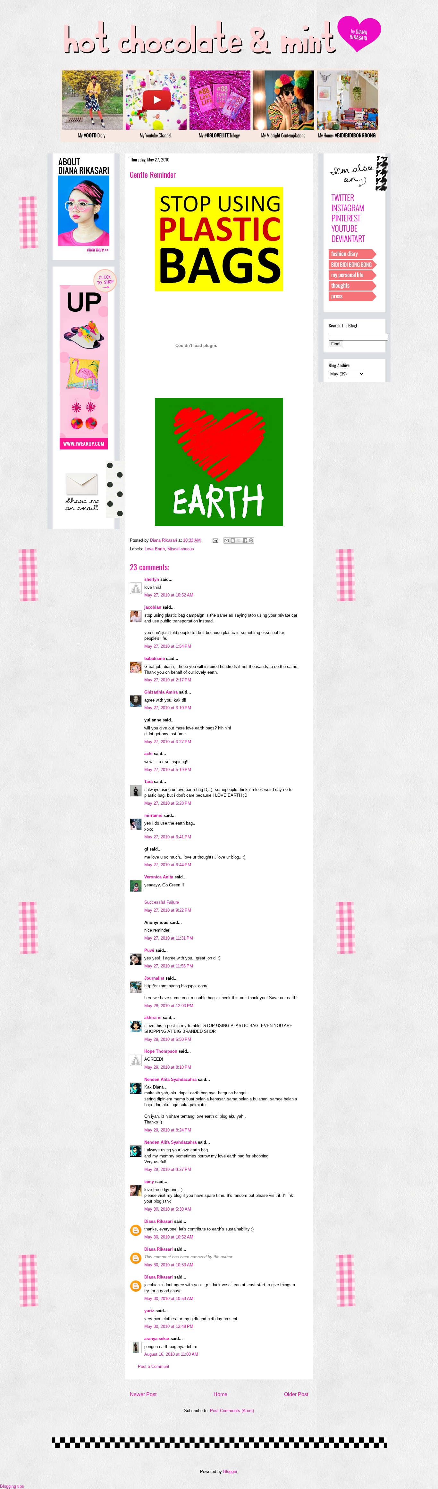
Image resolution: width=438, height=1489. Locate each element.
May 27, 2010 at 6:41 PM (167, 837)
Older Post (296, 1394)
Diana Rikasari (158, 1221)
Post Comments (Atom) (232, 1410)
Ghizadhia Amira (161, 692)
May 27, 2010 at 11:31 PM (168, 938)
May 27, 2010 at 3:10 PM (167, 707)
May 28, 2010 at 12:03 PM (168, 1005)
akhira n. (153, 1017)
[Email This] (226, 540)
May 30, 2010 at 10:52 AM (168, 1237)
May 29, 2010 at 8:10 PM (167, 1067)
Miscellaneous (180, 549)
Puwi (149, 950)
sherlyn (151, 579)
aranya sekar (156, 1338)
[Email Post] (215, 540)
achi (148, 753)
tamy (149, 1181)
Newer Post (143, 1394)
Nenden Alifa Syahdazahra (170, 1079)
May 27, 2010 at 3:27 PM (167, 741)
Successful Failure (161, 902)
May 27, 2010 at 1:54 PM (167, 646)
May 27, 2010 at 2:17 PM (167, 680)
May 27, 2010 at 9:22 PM (167, 910)
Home (220, 1394)
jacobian (152, 607)
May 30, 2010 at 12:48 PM (168, 1326)
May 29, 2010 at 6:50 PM (167, 1039)
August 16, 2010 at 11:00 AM (171, 1354)
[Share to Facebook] (245, 540)
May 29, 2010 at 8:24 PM (167, 1130)
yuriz (149, 1310)
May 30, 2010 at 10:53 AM (168, 1265)
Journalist (154, 978)
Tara (148, 781)
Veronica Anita (158, 877)
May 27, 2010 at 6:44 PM (167, 864)
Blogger (230, 1471)
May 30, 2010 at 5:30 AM (167, 1209)
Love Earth (155, 549)
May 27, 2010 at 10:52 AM (168, 595)
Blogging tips (12, 1486)
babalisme (154, 658)
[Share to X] (239, 540)
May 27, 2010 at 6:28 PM (167, 803)
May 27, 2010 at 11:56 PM (168, 966)
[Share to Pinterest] (251, 540)
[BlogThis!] (233, 540)
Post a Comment (153, 1366)
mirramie (153, 815)
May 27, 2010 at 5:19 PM (167, 769)
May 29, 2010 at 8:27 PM (167, 1169)
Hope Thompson (160, 1051)
